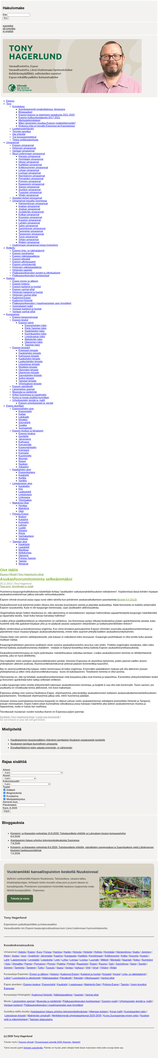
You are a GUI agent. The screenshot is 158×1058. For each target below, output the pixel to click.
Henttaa (23, 505)
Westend (23, 563)
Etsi (5, 14)
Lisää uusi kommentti (47, 717)
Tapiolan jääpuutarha (41, 1019)
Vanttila (23, 480)
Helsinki (87, 952)
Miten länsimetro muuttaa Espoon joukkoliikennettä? (47, 123)
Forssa (47, 952)
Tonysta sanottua (21, 131)
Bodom (22, 516)
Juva (23, 956)
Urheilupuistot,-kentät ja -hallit (28, 400)
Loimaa (74, 960)
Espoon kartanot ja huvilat (26, 286)
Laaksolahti (25, 491)
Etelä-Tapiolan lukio (35, 328)
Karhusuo (24, 442)
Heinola (77, 952)
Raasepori (82, 964)
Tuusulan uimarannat (30, 192)
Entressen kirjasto (28, 350)
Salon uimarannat (28, 225)
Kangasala (70, 956)
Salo (111, 964)
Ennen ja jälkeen (39, 974)
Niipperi (23, 530)
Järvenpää (46, 956)
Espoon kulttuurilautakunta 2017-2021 (39, 117)
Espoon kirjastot (21, 347)
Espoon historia (20, 284)
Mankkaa (24, 550)
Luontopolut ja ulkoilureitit (26, 978)
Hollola (98, 952)
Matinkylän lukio (33, 339)
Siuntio (142, 964)
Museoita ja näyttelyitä (24, 392)
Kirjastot (106, 974)
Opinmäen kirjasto (28, 369)
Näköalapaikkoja (63, 994)
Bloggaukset (25, 112)
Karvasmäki (25, 444)
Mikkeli (104, 960)
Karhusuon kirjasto (29, 356)
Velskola (23, 539)
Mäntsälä (115, 960)
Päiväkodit (66, 978)
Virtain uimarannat (29, 239)
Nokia (136, 960)
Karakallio (24, 486)
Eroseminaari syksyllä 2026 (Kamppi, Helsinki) (57, 1042)
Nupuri (22, 461)
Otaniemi (23, 555)
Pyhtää (71, 964)
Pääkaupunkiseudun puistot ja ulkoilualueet (36, 272)
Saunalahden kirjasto (30, 375)
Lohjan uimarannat (29, 170)
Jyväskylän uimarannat (31, 211)
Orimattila (17, 964)
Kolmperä (24, 450)
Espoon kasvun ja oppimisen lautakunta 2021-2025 (47, 114)
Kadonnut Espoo (21, 297)
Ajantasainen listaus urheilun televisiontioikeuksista (59, 1011)
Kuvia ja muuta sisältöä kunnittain (30, 397)
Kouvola (133, 956)
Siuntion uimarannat (30, 189)
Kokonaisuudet (11, 781)
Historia (10, 278)
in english (8, 31)
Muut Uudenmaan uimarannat (28, 153)
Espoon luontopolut (23, 253)
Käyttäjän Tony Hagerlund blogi (17, 717)
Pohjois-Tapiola (27, 558)
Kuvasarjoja (12, 314)
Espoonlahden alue (23, 408)
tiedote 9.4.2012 (127, 599)
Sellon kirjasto (26, 378)
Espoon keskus (27, 433)
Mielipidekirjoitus (15, 799)
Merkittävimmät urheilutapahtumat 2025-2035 (76, 1015)
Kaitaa (22, 414)
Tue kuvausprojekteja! (24, 137)
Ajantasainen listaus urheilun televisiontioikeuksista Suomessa (44, 840)
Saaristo (78, 994)
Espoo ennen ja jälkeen (25, 281)
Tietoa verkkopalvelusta (25, 139)
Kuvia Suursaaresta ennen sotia (120, 1015)
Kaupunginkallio (27, 447)
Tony (8, 103)
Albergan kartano (98, 1011)
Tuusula (50, 967)
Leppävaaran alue (22, 483)
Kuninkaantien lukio (35, 333)
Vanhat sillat (107, 978)
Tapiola (23, 561)
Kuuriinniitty (25, 455)
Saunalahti (24, 422)
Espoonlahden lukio (36, 325)
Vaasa (59, 967)
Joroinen (146, 952)
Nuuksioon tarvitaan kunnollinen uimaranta (33, 743)
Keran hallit (116, 1011)
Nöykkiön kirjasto (28, 367)
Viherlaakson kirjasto (30, 383)
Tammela (19, 967)
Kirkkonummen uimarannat (33, 167)
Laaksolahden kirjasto (31, 361)
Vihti (87, 967)
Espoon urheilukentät (24, 264)
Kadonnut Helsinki (22, 300)
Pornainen (40, 964)
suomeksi (8, 25)
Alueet (6, 775)
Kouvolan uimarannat (30, 217)
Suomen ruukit (109, 1001)
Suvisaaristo (25, 428)
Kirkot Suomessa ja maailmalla (29, 394)
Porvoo (51, 964)
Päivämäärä (10, 805)
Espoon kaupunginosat (25, 317)
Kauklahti (24, 475)
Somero (8, 967)
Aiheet (6, 770)
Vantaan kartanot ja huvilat (26, 308)
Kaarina (58, 956)
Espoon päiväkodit (22, 386)
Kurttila (22, 478)
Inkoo (7, 956)
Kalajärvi (23, 519)
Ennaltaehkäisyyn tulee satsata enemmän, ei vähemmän (41, 747)
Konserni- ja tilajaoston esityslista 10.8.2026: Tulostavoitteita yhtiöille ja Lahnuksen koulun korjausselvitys (68, 833)
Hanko (67, 952)
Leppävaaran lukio (35, 336)
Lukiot (7, 978)
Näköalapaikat (50, 978)
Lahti (6, 960)
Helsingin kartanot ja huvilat (27, 292)
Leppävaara (25, 494)
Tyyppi (6, 787)
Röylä (22, 533)
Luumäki (94, 960)
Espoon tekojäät (21, 259)
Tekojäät (78, 978)
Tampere (31, 967)
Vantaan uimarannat (23, 151)
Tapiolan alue (19, 541)
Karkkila (82, 956)
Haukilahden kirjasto (30, 353)
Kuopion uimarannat (30, 220)
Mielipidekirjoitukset (29, 120)
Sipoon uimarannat (29, 187)
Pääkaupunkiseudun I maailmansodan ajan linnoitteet (41, 303)
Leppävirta (47, 960)
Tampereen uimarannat (31, 234)
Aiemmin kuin (10, 802)
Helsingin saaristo (22, 270)
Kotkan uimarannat (29, 214)
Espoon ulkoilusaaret (23, 261)
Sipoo (133, 964)
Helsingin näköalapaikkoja (27, 267)
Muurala (23, 458)
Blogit (13, 574)
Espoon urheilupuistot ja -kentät (36, 403)
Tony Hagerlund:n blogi (31, 574)
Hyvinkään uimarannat (31, 159)
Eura (39, 952)
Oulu (7, 964)
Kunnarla (24, 453)
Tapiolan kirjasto (27, 381)
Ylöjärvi (104, 967)
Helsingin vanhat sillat (24, 295)
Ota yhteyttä (18, 134)
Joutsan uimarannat (29, 209)
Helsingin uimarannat (24, 148)
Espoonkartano (27, 472)
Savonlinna (122, 964)
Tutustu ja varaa (20, 898)
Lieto (57, 960)
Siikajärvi (24, 466)
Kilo (21, 489)
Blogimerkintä (14, 793)
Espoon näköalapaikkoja (26, 256)
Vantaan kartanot (13, 1005)
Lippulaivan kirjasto (29, 364)
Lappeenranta (18, 960)
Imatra (136, 952)
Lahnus (23, 525)
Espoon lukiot (26, 322)
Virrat (95, 967)
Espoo (31, 952)
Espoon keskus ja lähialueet (27, 430)
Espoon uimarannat (23, 145)
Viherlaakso (25, 500)
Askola (22, 952)
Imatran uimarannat (29, 206)
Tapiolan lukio (32, 345)
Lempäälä (33, 960)
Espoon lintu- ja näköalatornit (28, 250)
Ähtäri (113, 967)
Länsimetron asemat (23, 389)
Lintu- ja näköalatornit (134, 974)
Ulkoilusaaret (92, 978)
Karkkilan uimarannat (30, 164)
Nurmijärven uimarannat (32, 175)
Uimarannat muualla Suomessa (29, 200)
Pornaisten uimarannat (31, 178)
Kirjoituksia (18, 106)
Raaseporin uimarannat (31, 184)
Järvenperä (25, 439)
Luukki (22, 527)
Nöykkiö (23, 419)
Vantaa (69, 967)
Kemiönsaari (96, 956)
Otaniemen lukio (34, 342)
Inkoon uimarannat (29, 162)
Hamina (57, 952)
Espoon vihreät (26, 1042)
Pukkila (61, 964)
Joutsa (15, 956)
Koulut (116, 974)
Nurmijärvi (147, 960)
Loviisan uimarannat (30, 173)
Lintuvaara (24, 497)
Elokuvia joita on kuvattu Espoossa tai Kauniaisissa (47, 126)
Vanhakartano (26, 536)
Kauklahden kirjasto (29, 358)
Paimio (28, 964)
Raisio (93, 964)
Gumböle (24, 436)
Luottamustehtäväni (23, 128)
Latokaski (24, 417)
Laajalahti (24, 547)
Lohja (65, 960)
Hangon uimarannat (29, 156)
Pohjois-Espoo (20, 514)
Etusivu (10, 101)
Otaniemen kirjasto (29, 372)
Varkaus (79, 967)
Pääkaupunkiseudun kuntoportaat (30, 275)
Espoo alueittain (15, 406)
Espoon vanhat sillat (23, 289)
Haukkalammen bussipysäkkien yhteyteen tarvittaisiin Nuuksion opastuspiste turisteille (57, 740)
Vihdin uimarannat (29, 195)
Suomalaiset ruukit (22, 306)
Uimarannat (12, 142)
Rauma (103, 964)
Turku (41, 967)
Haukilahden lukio (35, 331)
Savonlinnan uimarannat (32, 228)
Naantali (126, 960)
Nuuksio (23, 464)
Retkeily (10, 248)
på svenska (9, 28)
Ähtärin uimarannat (29, 242)
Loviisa (84, 960)
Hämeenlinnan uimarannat (33, 203)
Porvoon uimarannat (30, 181)
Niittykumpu (25, 552)
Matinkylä (24, 508)
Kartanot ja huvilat (90, 974)
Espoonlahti (25, 411)
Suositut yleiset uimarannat (27, 198)
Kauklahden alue (21, 469)
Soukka (23, 425)
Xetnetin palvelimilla (33, 1047)
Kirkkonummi (112, 956)
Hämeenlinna (123, 952)
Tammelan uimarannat (31, 231)
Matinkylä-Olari (20, 503)
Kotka (124, 956)
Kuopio (144, 956)
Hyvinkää (109, 952)
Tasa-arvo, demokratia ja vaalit (16, 586)
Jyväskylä (33, 956)
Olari (21, 511)
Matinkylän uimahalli (39, 1015)
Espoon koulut (20, 320)
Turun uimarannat (28, 236)
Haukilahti (24, 544)
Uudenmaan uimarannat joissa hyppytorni (35, 245)
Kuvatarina (12, 796)
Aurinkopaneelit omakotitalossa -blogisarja (42, 109)
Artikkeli (10, 790)
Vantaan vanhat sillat (23, 311)
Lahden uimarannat (29, 223)
